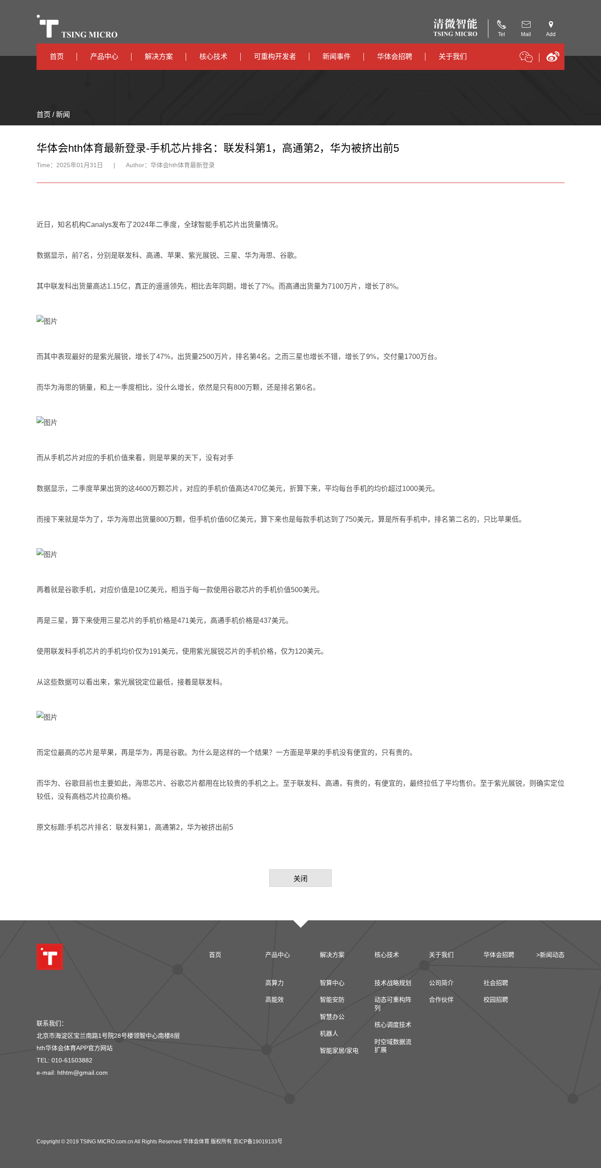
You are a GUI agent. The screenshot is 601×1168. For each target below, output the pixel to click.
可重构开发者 (275, 56)
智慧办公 (332, 1016)
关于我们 (453, 56)
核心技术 (213, 56)
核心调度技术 (392, 1024)
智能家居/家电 (339, 1050)
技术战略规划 (392, 982)
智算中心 (332, 982)
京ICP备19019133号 (257, 1142)
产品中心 (104, 56)
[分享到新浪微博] (553, 59)
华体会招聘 (394, 56)
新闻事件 (336, 56)
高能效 (274, 999)
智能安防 (332, 999)
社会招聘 (496, 982)
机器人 (329, 1033)
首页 (57, 56)
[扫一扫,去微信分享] (526, 58)
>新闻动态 (550, 954)
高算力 (274, 982)
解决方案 (159, 56)
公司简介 (441, 982)
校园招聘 (496, 999)
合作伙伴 (441, 999)
